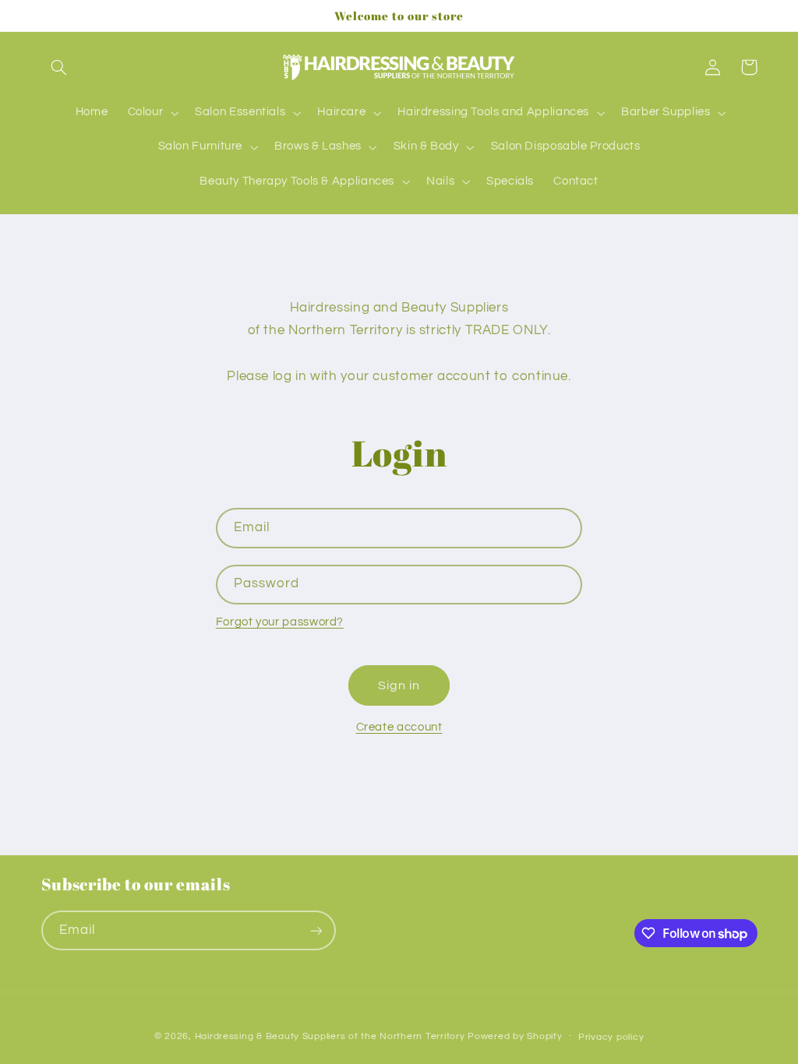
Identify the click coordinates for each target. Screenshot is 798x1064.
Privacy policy (611, 1037)
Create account (399, 727)
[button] (59, 67)
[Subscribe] (316, 930)
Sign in (399, 685)
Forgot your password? (280, 622)
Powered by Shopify (515, 1036)
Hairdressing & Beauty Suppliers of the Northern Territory (330, 1036)
